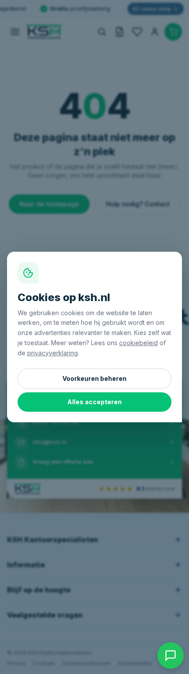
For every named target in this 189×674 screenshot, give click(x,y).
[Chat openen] (170, 655)
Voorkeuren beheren (94, 378)
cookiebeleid (138, 342)
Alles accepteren (94, 402)
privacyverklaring (52, 353)
